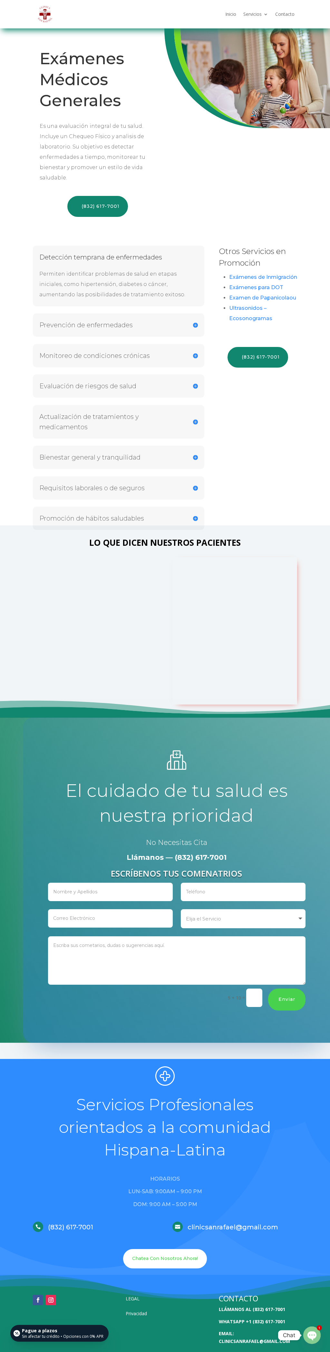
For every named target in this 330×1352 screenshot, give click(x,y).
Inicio (230, 14)
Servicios (252, 14)
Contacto (285, 14)
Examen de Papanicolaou (262, 298)
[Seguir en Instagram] (51, 1300)
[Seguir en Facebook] (38, 1300)
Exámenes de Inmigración (263, 277)
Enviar (286, 999)
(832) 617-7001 (101, 206)
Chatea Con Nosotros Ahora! (165, 1258)
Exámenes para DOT (256, 287)
